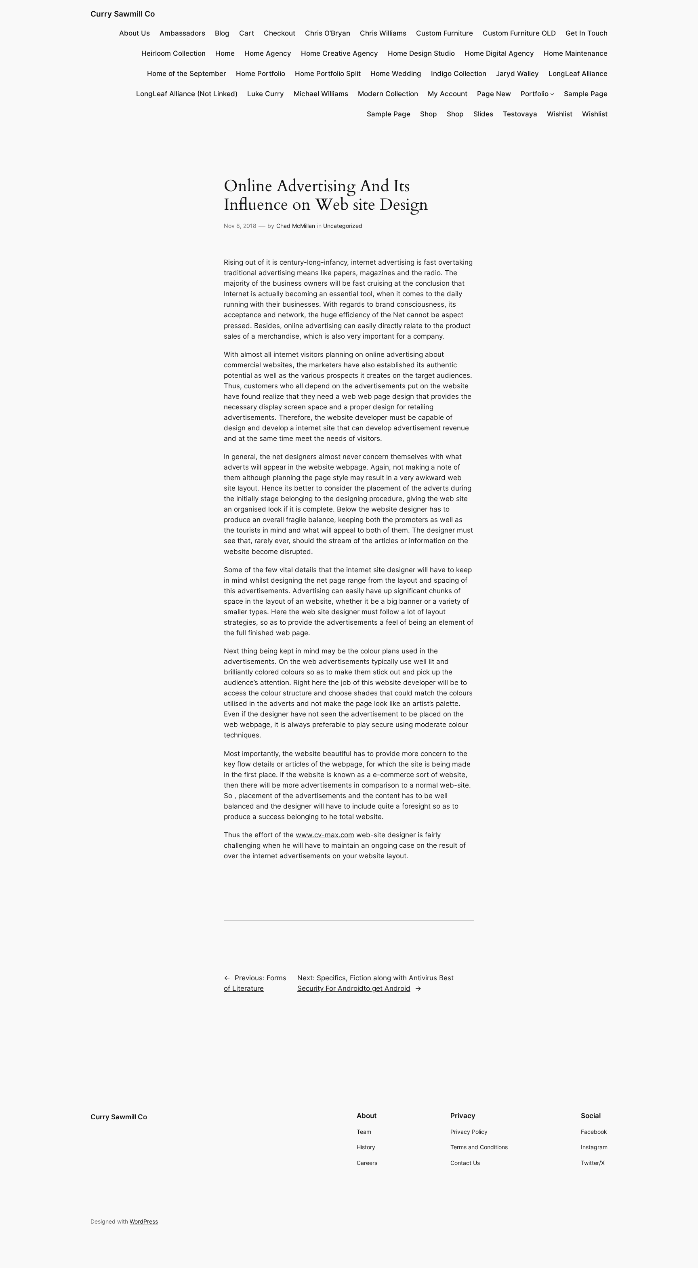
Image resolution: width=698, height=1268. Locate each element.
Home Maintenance (576, 53)
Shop (428, 114)
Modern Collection (388, 94)
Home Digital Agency (499, 53)
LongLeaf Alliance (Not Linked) (187, 94)
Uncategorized (342, 225)
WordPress (144, 1221)
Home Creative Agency (339, 53)
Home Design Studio (421, 53)
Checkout (279, 33)
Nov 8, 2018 (240, 225)
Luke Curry (265, 94)
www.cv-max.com (325, 835)
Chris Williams (383, 33)
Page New (494, 94)
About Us (134, 33)
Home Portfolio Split (328, 74)
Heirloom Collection (173, 53)
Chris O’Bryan (327, 33)
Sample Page (586, 94)
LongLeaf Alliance (578, 74)
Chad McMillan (295, 225)
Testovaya (520, 114)
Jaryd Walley (517, 74)
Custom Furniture (444, 33)
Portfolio (535, 94)
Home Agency (267, 53)
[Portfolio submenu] (552, 94)
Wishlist (559, 114)
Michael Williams (321, 94)
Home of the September (186, 74)
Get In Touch (587, 33)
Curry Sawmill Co (122, 14)
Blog (222, 33)
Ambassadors (182, 33)
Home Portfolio (260, 74)
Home (225, 53)
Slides (483, 114)
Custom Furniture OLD (519, 33)
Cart (246, 33)
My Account (447, 94)
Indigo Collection (458, 74)
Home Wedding (395, 74)
